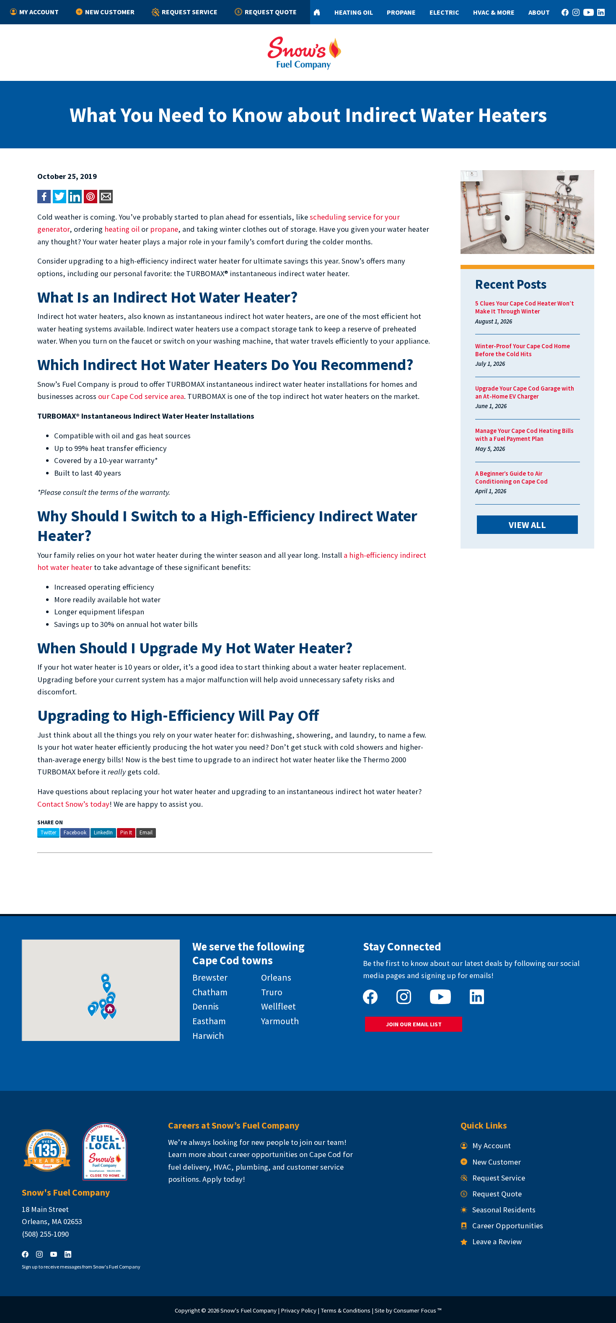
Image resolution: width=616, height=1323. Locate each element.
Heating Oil (353, 12)
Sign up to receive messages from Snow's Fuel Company (81, 1266)
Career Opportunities (507, 1225)
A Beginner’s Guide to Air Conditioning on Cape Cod (511, 477)
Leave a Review (497, 1241)
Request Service (189, 12)
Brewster (210, 977)
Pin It (126, 832)
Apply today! (223, 1179)
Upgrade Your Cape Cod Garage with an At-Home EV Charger (524, 392)
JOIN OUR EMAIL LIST (414, 1024)
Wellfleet (278, 1006)
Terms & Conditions (345, 1310)
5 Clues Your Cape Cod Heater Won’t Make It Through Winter (524, 307)
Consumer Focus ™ (417, 1310)
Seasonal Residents (504, 1209)
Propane (401, 12)
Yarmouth (280, 1021)
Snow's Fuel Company (248, 1310)
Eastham (209, 1021)
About (539, 12)
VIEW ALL (527, 525)
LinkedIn (103, 832)
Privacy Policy (298, 1310)
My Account (39, 12)
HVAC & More (494, 12)
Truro (271, 992)
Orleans (276, 977)
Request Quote (271, 12)
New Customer (110, 12)
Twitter (48, 832)
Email (146, 832)
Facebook (75, 832)
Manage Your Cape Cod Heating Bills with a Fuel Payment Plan (524, 435)
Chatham (210, 992)
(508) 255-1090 (45, 1234)
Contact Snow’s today (73, 804)
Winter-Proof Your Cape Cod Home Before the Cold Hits (522, 350)
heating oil (122, 229)
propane (164, 229)
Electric (444, 12)
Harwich (208, 1035)
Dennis (205, 1006)
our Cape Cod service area (141, 396)
